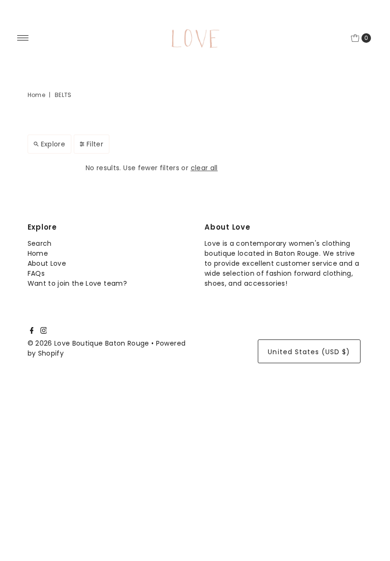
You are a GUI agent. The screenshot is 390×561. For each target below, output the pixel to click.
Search (40, 243)
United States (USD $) (309, 352)
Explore (53, 144)
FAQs (36, 273)
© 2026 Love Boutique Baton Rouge (88, 343)
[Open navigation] (23, 38)
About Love (47, 263)
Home (36, 95)
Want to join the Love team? (77, 283)
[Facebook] (32, 331)
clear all (204, 168)
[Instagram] (43, 331)
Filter (95, 144)
